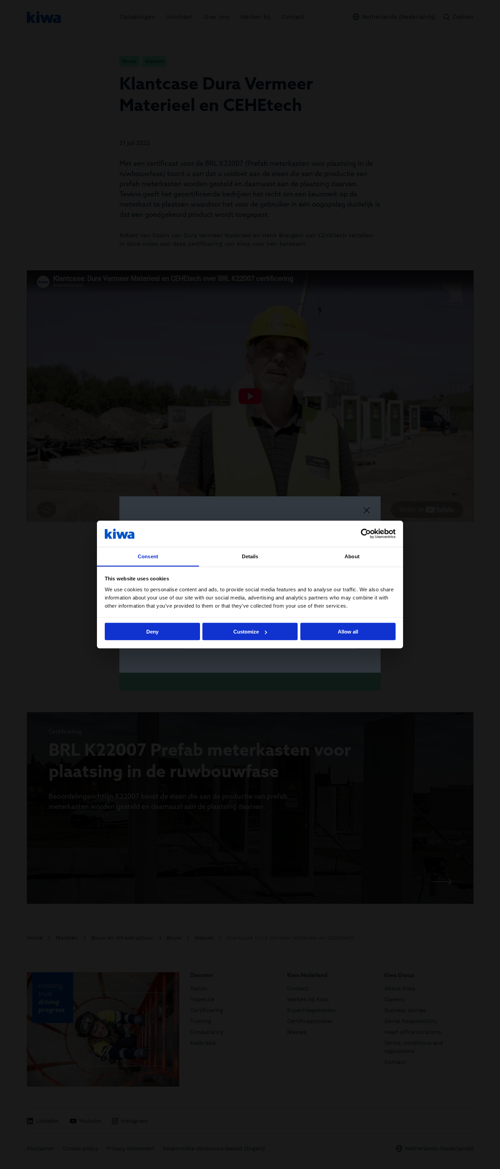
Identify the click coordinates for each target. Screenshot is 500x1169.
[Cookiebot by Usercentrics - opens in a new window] (366, 534)
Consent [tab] (148, 556)
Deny (152, 632)
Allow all (348, 632)
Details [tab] (250, 556)
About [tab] (352, 556)
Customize (246, 632)
